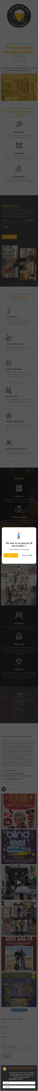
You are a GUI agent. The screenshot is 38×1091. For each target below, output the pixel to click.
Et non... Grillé (27, 555)
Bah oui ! (11, 555)
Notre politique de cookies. (16, 1079)
